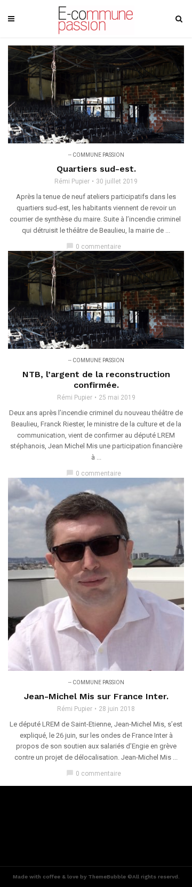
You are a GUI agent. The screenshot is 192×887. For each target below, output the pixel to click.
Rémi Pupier (72, 181)
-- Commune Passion (96, 155)
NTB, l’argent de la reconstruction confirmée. (96, 379)
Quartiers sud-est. (96, 169)
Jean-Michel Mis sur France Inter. (96, 696)
